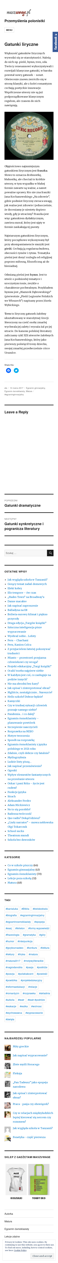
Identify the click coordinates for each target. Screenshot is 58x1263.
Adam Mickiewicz (19, 805)
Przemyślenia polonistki (24, 20)
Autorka (8, 1213)
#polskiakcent (25, 974)
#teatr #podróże (36, 1000)
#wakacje (11, 1006)
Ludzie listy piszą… (19, 761)
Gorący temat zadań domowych (27, 584)
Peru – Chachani (18, 640)
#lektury (10, 954)
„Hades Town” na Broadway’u (26, 597)
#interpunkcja (25, 941)
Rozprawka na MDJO (20, 731)
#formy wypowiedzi (38, 928)
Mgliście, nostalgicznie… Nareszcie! (30, 692)
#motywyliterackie (33, 960)
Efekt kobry (15, 588)
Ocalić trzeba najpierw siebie (26, 670)
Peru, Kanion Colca (19, 644)
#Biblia (25, 908)
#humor (10, 941)
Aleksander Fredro (19, 800)
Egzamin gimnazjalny (35, 387)
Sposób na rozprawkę (21, 740)
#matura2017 (13, 960)
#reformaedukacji (15, 987)
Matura (29, 391)
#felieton (20, 928)
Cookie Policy (20, 1250)
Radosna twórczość (20, 813)
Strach (12, 796)
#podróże (42, 967)
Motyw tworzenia (19, 735)
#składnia (44, 993)
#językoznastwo (14, 947)
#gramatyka (29, 934)
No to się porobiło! (19, 809)
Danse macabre (17, 601)
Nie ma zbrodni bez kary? (23, 683)
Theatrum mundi (18, 835)
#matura (33, 954)
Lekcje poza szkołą (19, 878)
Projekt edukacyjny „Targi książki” (30, 666)
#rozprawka (29, 993)
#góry (42, 934)
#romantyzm (12, 993)
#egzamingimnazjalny (14, 394)
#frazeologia (12, 934)
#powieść (42, 974)
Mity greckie (21, 1046)
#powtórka (11, 980)
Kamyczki (14, 701)
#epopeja (39, 921)
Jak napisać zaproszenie (23, 605)
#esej (9, 928)
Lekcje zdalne (12, 1236)
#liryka (21, 954)
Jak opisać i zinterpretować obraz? (29, 688)
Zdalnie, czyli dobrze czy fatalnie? (28, 753)
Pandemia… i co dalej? (21, 714)
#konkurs (32, 947)
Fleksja (17, 1073)
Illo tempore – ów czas (22, 592)
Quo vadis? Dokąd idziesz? (24, 818)
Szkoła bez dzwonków (21, 839)
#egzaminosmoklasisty (18, 921)
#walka (24, 1006)
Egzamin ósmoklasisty (14, 391)
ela (5, 387)
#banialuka (12, 908)
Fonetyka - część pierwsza (29, 1137)
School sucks (16, 831)
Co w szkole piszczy (20, 865)
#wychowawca (14, 1013)
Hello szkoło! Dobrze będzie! (25, 696)
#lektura (45, 947)
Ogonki (12, 770)
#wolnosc (36, 1006)
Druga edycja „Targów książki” (27, 623)
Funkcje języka (17, 792)
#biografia (11, 915)
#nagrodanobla (14, 967)
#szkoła (10, 1000)
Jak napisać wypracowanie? (30, 1055)
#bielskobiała (40, 908)
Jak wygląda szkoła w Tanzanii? (27, 579)
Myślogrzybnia (17, 757)
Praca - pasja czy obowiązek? (31, 1104)
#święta (10, 1019)
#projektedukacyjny (31, 980)
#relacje (32, 987)
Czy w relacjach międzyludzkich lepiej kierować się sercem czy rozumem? (33, 1117)
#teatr (21, 1000)
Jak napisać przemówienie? (25, 766)
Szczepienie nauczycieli (23, 727)
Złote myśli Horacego (26, 1064)
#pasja (29, 967)
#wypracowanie (34, 1013)
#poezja (10, 974)
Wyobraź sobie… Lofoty (22, 636)
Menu (9, 29)
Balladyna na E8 (17, 610)
